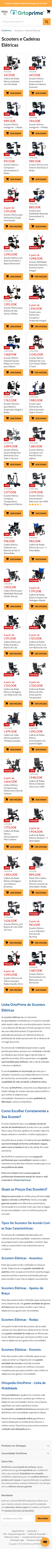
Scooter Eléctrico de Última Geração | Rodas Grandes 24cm (13, 981)
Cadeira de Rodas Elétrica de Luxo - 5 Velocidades (37, 547)
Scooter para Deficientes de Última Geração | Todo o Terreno (36, 408)
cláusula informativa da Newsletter (19, 1510)
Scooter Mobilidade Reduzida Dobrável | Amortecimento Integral (38, 266)
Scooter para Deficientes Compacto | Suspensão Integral (37, 316)
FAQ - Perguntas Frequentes (14, 1534)
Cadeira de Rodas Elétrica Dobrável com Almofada (11, 81)
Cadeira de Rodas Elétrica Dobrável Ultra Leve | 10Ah (37, 784)
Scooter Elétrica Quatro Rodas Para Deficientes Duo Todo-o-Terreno (12, 454)
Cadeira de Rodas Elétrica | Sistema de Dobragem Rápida (38, 597)
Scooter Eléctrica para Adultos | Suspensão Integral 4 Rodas (13, 408)
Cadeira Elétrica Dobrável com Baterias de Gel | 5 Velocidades (12, 548)
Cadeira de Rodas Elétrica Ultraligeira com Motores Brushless (12, 882)
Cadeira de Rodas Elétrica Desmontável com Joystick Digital (37, 739)
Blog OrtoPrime (18, 1531)
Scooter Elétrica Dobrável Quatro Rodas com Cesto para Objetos (11, 362)
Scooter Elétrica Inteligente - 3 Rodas (13, 126)
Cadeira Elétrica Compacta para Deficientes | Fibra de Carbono (13, 789)
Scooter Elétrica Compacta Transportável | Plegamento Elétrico (13, 500)
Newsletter (43, 1518)
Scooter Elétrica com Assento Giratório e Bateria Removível (13, 261)
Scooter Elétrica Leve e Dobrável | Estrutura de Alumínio (37, 932)
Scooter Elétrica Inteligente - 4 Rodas (38, 126)
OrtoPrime (6, 30)
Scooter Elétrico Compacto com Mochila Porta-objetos (36, 454)
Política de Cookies (11, 1537)
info (15, 1180)
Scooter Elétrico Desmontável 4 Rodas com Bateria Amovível (37, 82)
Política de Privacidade (37, 1534)
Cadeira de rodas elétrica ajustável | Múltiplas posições (12, 738)
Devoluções (32, 1531)
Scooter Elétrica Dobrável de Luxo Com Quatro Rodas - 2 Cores (38, 362)
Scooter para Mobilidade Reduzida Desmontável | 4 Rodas (38, 215)
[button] (35, 504)
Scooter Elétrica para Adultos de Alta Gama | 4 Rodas (13, 311)
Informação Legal (17, 1540)
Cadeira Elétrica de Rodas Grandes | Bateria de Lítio (12, 645)
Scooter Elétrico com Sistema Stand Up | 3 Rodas (38, 167)
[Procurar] (47, 21)
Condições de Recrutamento (33, 1537)
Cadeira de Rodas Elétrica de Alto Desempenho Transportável (36, 693)
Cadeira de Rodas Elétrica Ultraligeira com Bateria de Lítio (13, 692)
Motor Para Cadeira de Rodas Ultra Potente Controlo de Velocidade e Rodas (38, 882)
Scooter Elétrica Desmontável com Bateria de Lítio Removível (37, 978)
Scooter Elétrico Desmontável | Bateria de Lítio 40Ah (38, 498)
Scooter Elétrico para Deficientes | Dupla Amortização (13, 217)
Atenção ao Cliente (34, 1540)
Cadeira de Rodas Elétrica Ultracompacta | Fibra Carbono (11, 835)
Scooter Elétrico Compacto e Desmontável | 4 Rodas (11, 169)
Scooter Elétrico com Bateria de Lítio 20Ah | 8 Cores (13, 927)
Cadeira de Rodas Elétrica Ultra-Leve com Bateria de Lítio (38, 645)
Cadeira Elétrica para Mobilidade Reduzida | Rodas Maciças (13, 593)
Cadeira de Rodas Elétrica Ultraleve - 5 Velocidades (38, 838)
